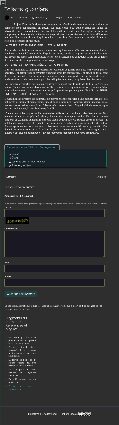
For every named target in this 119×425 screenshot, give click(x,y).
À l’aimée (102, 177)
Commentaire (11, 228)
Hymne (15, 154)
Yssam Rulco (21, 17)
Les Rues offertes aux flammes (28, 161)
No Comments (77, 17)
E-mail (7, 276)
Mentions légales (68, 413)
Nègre (59, 17)
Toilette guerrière (21, 165)
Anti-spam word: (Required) (18, 196)
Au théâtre (11, 177)
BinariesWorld (49, 413)
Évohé (15, 157)
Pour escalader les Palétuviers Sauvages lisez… (32, 147)
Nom (6, 262)
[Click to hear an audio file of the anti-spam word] (17, 219)
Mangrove (33, 413)
